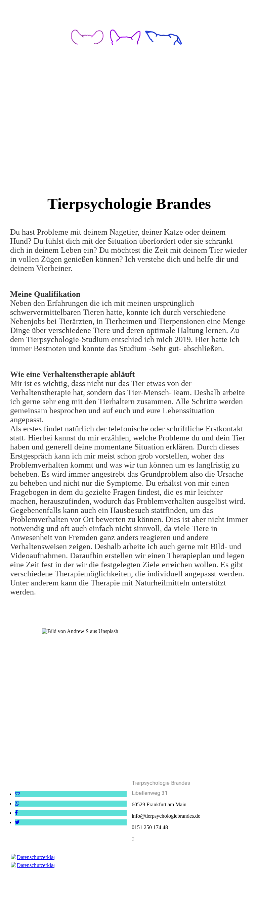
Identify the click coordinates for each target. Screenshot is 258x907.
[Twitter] (17, 822)
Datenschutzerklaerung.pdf (45, 857)
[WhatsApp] (17, 803)
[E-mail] (17, 794)
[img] (129, 33)
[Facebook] (16, 813)
